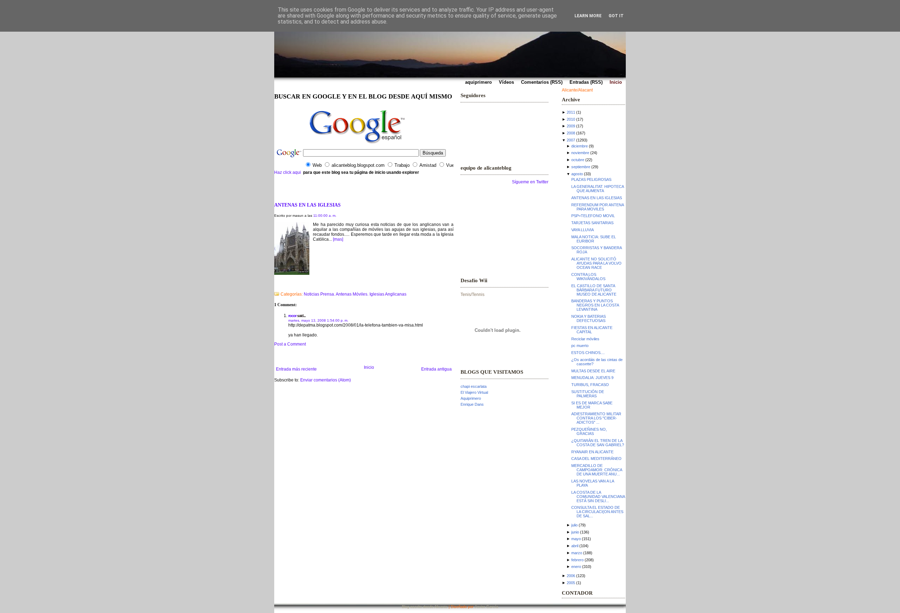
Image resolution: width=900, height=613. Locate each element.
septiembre (580, 167)
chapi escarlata (474, 386)
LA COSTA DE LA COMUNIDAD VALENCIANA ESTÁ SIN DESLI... (598, 496)
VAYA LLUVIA (582, 230)
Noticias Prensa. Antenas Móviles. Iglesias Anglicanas (355, 294)
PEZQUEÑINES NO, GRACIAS (589, 431)
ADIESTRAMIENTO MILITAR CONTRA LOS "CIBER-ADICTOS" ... (596, 418)
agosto (577, 174)
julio (574, 525)
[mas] (338, 239)
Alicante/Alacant (577, 90)
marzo (576, 553)
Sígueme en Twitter (530, 181)
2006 (571, 576)
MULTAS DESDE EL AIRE (593, 371)
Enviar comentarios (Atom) (325, 380)
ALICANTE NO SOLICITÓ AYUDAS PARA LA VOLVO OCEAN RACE (596, 263)
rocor (292, 316)
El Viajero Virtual (474, 392)
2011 (571, 112)
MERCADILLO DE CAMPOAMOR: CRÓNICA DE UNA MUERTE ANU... (596, 469)
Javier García (486, 607)
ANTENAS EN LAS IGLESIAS (307, 205)
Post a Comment (290, 344)
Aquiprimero (471, 398)
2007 (571, 140)
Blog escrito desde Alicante (425, 607)
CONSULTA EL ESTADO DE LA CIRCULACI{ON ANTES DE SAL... (597, 511)
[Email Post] (274, 285)
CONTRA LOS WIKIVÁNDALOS (588, 276)
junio (575, 532)
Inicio (369, 367)
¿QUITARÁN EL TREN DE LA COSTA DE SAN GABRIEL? (597, 442)
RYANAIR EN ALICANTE (592, 452)
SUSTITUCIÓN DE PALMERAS (587, 394)
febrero (577, 560)
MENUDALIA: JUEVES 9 (592, 377)
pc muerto (580, 345)
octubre (577, 160)
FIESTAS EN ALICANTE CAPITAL (591, 330)
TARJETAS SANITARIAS (592, 223)
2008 (571, 133)
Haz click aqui (287, 172)
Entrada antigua (436, 369)
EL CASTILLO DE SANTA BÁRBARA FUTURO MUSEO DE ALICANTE (593, 290)
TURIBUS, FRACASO (590, 385)
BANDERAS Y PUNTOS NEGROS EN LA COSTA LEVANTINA (595, 305)
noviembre (580, 153)
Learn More (588, 15)
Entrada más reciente (296, 369)
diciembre (579, 146)
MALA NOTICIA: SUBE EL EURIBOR (593, 239)
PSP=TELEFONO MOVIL (593, 216)
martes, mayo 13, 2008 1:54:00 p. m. (318, 320)
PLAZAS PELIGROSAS (591, 179)
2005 (571, 583)
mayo (576, 539)
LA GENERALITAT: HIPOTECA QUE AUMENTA (597, 188)
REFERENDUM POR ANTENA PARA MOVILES (597, 207)
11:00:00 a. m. (324, 215)
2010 (571, 119)
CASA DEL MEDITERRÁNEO (596, 458)
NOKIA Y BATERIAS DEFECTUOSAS (588, 318)
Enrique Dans (472, 404)
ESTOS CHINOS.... (588, 352)
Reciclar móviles (585, 339)
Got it (616, 15)
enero (576, 566)
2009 (571, 126)
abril (574, 546)
